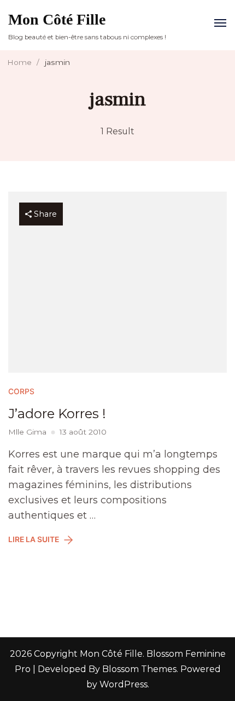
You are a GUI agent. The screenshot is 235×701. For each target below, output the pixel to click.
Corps (21, 391)
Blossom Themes (138, 669)
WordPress (123, 684)
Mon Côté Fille (56, 19)
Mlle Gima (27, 431)
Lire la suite (33, 539)
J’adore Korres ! (57, 413)
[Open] (220, 22)
